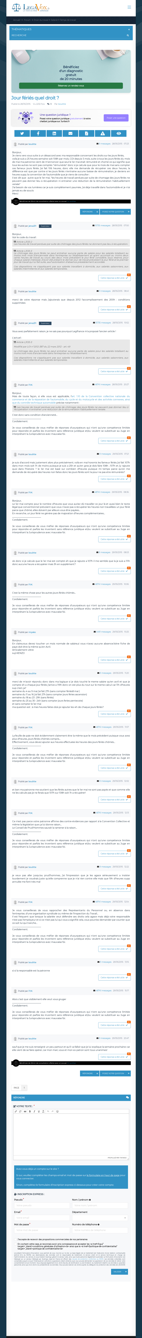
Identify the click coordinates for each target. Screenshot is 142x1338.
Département (80, 1212)
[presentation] (16, 1111)
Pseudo (18, 1199)
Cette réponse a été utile (115, 277)
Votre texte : (24, 1106)
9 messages (105, 143)
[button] (16, 1111)
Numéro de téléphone (85, 1224)
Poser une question (116, 118)
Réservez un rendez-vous (71, 85)
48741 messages (103, 384)
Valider (117, 1272)
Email (17, 1212)
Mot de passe (21, 1224)
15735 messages (102, 225)
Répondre (88, 212)
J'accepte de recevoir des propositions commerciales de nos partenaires (53, 1239)
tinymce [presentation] (123, 1158)
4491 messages (103, 632)
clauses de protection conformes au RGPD (87, 1259)
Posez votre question (113, 212)
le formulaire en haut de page (103, 1175)
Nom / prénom (80, 1199)
